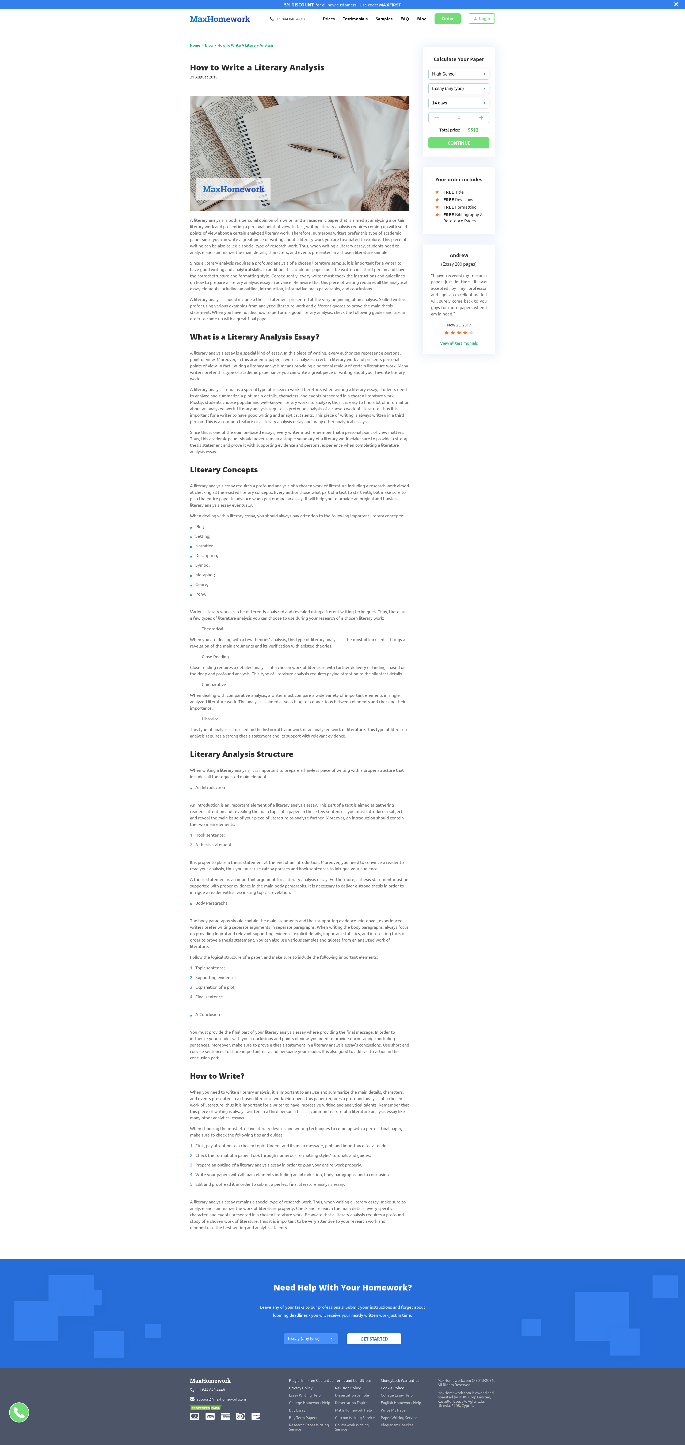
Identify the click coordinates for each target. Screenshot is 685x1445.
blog (209, 45)
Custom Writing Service (355, 1418)
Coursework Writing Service (352, 1427)
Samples (384, 18)
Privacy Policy (301, 1388)
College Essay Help (397, 1395)
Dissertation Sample (352, 1395)
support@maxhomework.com (221, 1399)
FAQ (405, 18)
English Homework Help (401, 1403)
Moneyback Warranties (400, 1380)
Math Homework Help (353, 1410)
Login (484, 18)
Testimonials (355, 18)
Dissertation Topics (351, 1403)
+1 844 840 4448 (211, 1390)
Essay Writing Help (305, 1395)
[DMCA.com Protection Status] (206, 1409)
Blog (422, 18)
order (448, 18)
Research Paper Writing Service (309, 1427)
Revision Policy (348, 1388)
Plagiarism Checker (397, 1425)
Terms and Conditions (353, 1380)
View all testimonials (459, 343)
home (195, 45)
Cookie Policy (392, 1388)
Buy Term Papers (303, 1418)
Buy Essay (297, 1410)
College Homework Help (309, 1403)
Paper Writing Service (399, 1418)
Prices (329, 18)
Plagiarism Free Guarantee (311, 1380)
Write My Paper (394, 1410)
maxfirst (390, 4)
